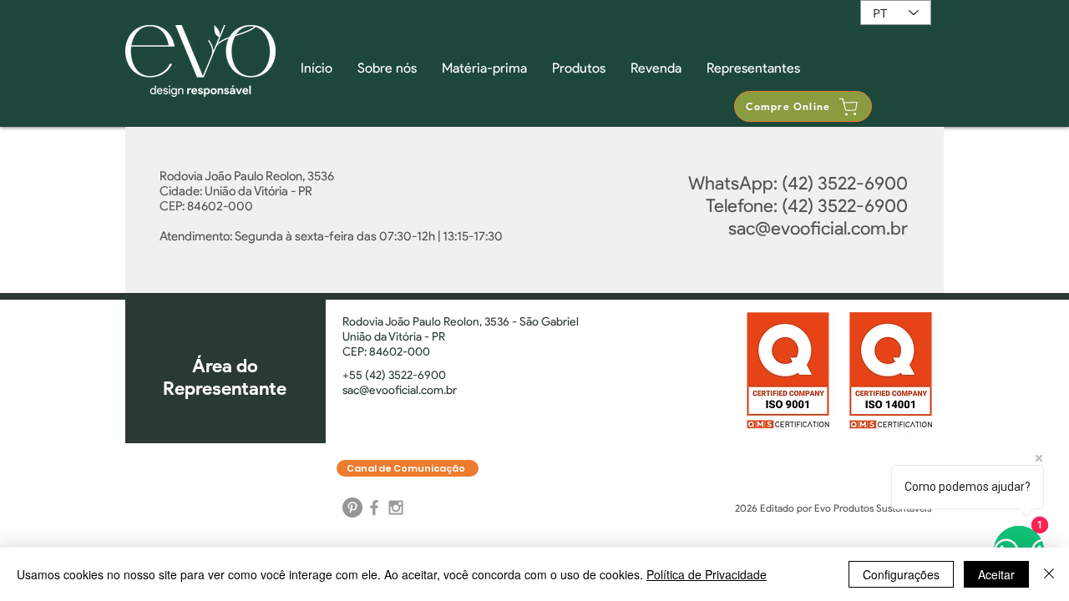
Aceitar (996, 574)
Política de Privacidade (706, 574)
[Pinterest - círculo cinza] (352, 507)
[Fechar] (1049, 574)
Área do (225, 366)
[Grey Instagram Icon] (396, 507)
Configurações (901, 574)
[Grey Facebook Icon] (374, 507)
